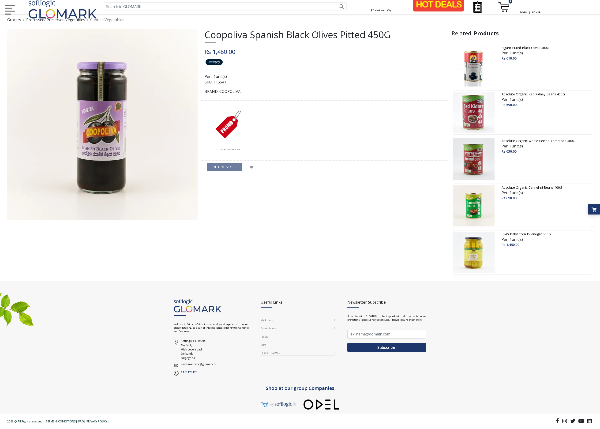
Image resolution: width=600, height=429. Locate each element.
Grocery (14, 19)
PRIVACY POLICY (96, 421)
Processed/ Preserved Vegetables (55, 19)
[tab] (228, 128)
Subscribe (386, 347)
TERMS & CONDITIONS (61, 421)
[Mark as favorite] (251, 167)
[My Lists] (477, 6)
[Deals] (438, 4)
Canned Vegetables (107, 19)
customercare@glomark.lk (198, 364)
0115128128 (189, 372)
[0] (503, 6)
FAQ (81, 421)
